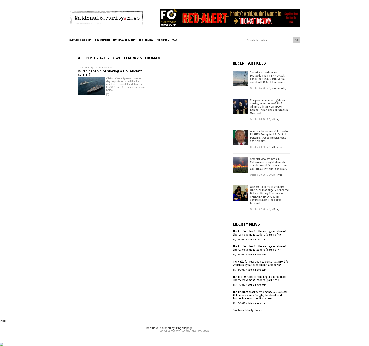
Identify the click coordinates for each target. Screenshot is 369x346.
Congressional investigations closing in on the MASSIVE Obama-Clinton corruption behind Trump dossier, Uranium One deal (269, 107)
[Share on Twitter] (107, 94)
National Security (124, 40)
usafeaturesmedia (103, 67)
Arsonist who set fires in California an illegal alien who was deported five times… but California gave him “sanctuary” (269, 164)
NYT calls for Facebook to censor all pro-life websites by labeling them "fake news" (260, 263)
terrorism (162, 40)
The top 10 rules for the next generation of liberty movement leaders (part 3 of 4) (259, 248)
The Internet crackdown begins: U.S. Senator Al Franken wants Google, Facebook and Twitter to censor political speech (260, 295)
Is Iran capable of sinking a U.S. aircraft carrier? (110, 72)
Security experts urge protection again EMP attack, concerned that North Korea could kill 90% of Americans (267, 77)
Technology (146, 40)
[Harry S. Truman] (106, 33)
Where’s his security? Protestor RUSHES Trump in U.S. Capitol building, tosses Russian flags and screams (269, 136)
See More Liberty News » (248, 310)
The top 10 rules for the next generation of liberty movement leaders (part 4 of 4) (259, 233)
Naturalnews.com (257, 239)
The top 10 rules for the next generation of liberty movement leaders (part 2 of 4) (259, 278)
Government (102, 40)
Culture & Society (80, 40)
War (174, 40)
